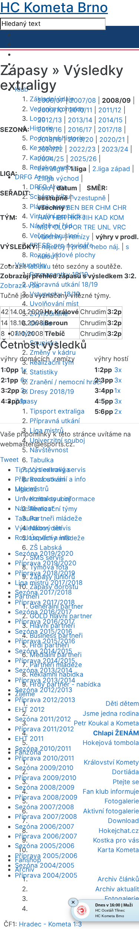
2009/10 (50, 110)
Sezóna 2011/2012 (43, 719)
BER (87, 207)
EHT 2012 (30, 709)
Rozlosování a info (43, 537)
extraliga (50, 169)
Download (123, 820)
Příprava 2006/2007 (46, 836)
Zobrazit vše (19, 285)
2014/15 (110, 120)
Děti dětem (122, 703)
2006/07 (50, 100)
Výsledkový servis (43, 528)
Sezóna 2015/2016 (43, 631)
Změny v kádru (53, 352)
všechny (50, 237)
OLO (60, 227)
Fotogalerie (122, 801)
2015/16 (49, 129)
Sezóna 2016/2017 (43, 612)
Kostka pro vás (116, 840)
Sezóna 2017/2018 (43, 592)
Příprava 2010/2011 (44, 758)
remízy (79, 237)
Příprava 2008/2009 (46, 797)
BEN (72, 207)
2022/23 (82, 149)
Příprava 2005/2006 (46, 856)
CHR (119, 207)
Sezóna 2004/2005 (45, 865)
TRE (89, 227)
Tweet (9, 459)
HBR (59, 217)
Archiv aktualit (117, 889)
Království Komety (111, 762)
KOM (117, 217)
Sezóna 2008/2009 (45, 787)
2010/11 (80, 110)
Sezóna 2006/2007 (44, 826)
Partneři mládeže (56, 518)
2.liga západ (111, 169)
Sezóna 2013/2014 (43, 670)
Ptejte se (126, 782)
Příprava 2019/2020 (45, 563)
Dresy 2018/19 (52, 391)
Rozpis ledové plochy (63, 255)
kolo (44, 188)
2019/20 (80, 139)
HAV (44, 217)
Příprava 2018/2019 (45, 573)
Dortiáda (125, 772)
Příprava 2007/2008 (46, 816)
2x (118, 411)
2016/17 (80, 129)
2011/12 (110, 110)
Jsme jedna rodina (111, 713)
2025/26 (83, 159)
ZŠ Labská (46, 547)
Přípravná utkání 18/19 (64, 284)
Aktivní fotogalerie (111, 811)
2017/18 (110, 129)
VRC (119, 227)
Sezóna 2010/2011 (43, 748)
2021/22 (50, 149)
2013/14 (80, 120)
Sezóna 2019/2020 (44, 553)
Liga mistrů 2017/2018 (49, 582)
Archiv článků (118, 879)
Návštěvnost (49, 450)
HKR (73, 217)
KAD (101, 217)
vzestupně (90, 198)
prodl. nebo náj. (96, 247)
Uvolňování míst (54, 303)
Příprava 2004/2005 (46, 875)
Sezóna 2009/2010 (44, 768)
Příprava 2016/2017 (45, 621)
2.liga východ (58, 178)
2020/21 (112, 139)
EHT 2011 (29, 738)
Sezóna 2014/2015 (43, 651)
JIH (87, 217)
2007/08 (83, 100)
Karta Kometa (118, 850)
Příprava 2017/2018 (45, 602)
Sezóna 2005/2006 (45, 846)
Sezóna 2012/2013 (43, 690)
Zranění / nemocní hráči (66, 382)
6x (24, 380)
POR (75, 227)
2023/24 (115, 149)
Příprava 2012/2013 (45, 700)
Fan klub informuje (111, 791)
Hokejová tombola (111, 742)
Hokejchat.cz (119, 830)
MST (44, 227)
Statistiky (44, 372)
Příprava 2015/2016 (45, 641)
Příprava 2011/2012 (44, 729)
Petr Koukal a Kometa (106, 723)
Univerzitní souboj (42, 499)
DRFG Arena (33, 177)
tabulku (39, 266)
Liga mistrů (32, 489)
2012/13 (49, 120)
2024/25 (50, 159)
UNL (104, 227)
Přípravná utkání (55, 421)
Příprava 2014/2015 (45, 660)
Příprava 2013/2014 (45, 680)
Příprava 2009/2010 (45, 778)
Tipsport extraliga (57, 411)
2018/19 (49, 139)
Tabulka (42, 460)
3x (24, 390)
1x (23, 370)
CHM (103, 207)
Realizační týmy (53, 509)
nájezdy (54, 247)
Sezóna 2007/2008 (44, 807)
